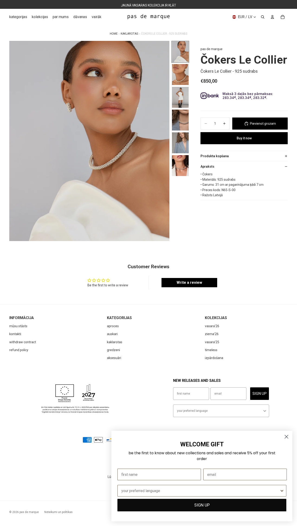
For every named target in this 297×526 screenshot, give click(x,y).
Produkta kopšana (214, 156)
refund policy (18, 350)
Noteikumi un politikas (58, 512)
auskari (112, 334)
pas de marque (29, 512)
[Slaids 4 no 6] (180, 120)
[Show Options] (264, 411)
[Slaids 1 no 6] (180, 51)
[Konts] (272, 17)
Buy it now (244, 138)
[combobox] (219, 411)
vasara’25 (212, 342)
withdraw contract (22, 342)
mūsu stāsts (18, 326)
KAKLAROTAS (129, 33)
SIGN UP (259, 393)
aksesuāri (114, 358)
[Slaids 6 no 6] (180, 165)
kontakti (15, 334)
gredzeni (113, 350)
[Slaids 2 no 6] (180, 74)
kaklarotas (114, 342)
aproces (113, 326)
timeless (211, 350)
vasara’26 (212, 326)
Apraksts (207, 166)
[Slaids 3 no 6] (180, 97)
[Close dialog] (286, 437)
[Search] (263, 17)
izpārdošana (214, 358)
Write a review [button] (189, 282)
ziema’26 (212, 334)
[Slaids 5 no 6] (180, 142)
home (114, 33)
